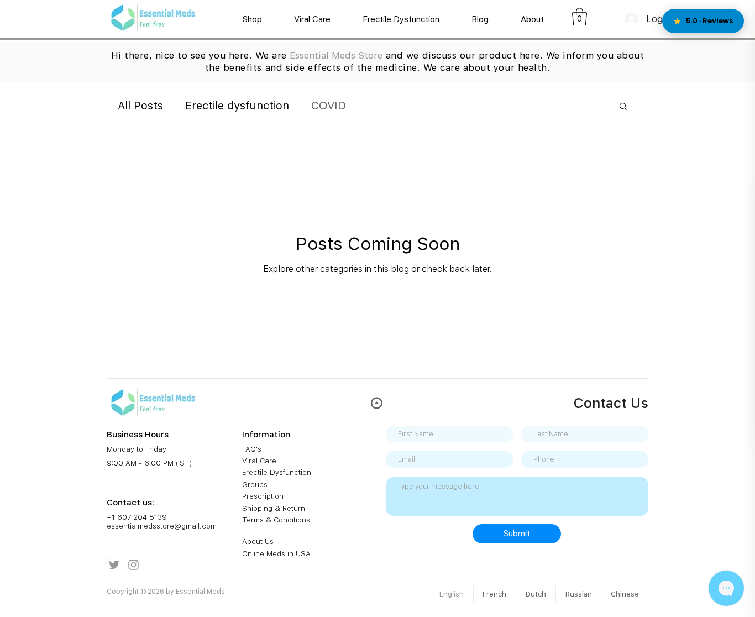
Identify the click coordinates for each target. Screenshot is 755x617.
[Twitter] (114, 565)
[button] (579, 16)
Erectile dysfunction (237, 105)
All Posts (140, 105)
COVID (328, 105)
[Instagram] (133, 565)
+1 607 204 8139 (137, 517)
